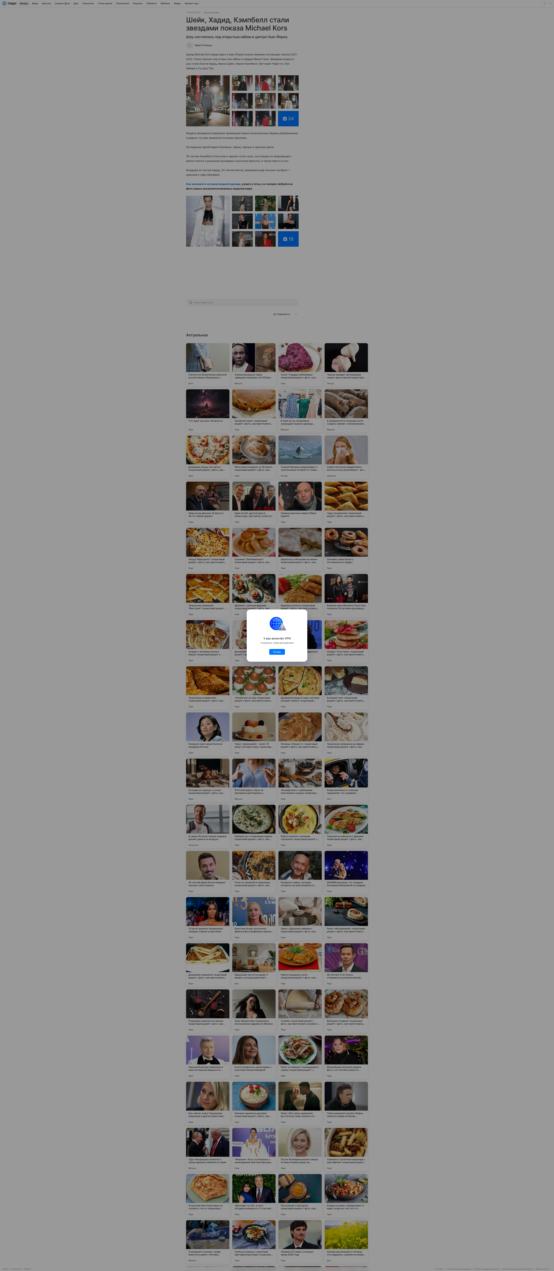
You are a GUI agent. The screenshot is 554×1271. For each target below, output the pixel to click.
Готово (277, 651)
